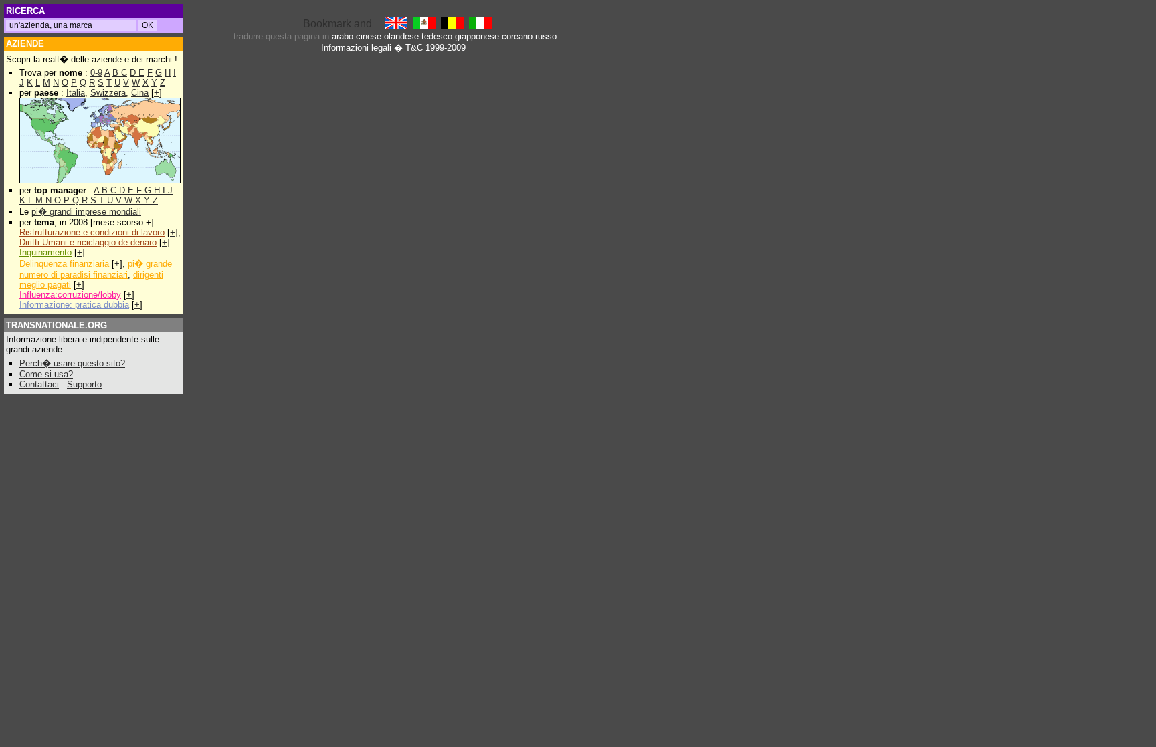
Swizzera (108, 93)
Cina (140, 93)
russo (546, 36)
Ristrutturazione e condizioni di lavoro (92, 232)
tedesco (436, 36)
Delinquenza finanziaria (64, 264)
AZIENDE (25, 44)
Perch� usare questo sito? (72, 363)
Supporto (84, 384)
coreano (517, 36)
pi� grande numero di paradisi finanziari (95, 269)
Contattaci (39, 384)
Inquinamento (45, 252)
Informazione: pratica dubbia (74, 305)
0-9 (96, 73)
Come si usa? (46, 374)
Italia (75, 93)
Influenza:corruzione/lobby (70, 295)
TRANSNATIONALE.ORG (56, 325)
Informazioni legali (356, 48)
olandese (401, 36)
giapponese (477, 36)
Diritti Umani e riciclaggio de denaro (88, 242)
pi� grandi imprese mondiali (86, 212)
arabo (342, 36)
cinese (368, 36)
